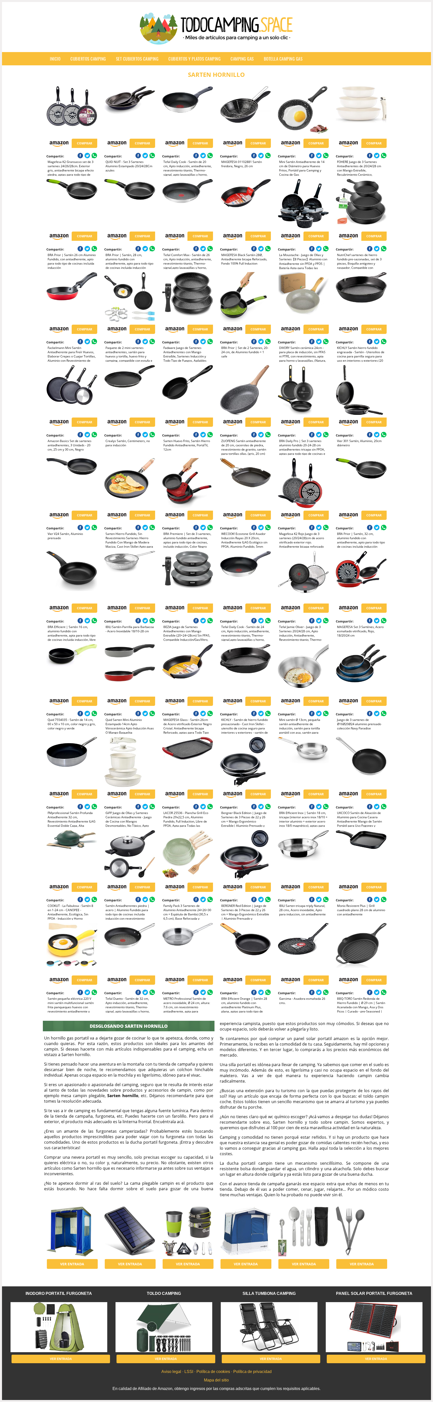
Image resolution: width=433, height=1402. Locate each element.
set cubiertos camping (137, 59)
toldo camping (164, 1293)
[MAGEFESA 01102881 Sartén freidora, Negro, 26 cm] (245, 111)
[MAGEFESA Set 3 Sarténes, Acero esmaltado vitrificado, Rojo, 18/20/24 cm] (361, 576)
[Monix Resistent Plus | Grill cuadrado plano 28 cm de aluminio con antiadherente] (361, 855)
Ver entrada (72, 1264)
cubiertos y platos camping (194, 59)
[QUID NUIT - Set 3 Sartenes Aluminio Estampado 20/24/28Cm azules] (129, 111)
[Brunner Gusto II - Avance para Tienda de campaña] (245, 1232)
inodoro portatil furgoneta (59, 1293)
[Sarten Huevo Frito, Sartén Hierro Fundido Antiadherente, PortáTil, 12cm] (187, 390)
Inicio (55, 59)
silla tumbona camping (269, 1293)
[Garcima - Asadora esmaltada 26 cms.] (303, 948)
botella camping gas (283, 59)
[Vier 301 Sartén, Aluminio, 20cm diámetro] (361, 390)
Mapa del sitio (216, 1380)
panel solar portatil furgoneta (374, 1293)
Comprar (84, 143)
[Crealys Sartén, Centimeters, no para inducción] (129, 390)
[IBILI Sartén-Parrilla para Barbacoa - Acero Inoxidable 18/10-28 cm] (129, 576)
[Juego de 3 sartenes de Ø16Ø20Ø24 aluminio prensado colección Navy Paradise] (361, 669)
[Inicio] (216, 40)
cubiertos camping (88, 59)
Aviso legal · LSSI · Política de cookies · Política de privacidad (216, 1371)
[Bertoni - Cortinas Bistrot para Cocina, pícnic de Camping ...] (71, 1232)
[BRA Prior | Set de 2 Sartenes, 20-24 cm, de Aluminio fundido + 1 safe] (245, 297)
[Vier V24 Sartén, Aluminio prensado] (71, 483)
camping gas (242, 59)
